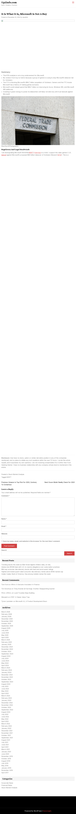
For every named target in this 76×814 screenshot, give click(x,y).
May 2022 (4, 719)
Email (3, 526)
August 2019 (5, 761)
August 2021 (5, 740)
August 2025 (5, 628)
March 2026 (5, 612)
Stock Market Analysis (16, 474)
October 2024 (6, 651)
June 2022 (5, 717)
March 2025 (5, 640)
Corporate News (7, 783)
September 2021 (7, 738)
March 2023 (5, 696)
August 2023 (5, 684)
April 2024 (5, 665)
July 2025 (4, 630)
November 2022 (7, 705)
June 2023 (5, 689)
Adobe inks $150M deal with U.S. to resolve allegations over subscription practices (30, 567)
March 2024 (5, 668)
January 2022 (6, 728)
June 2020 (5, 754)
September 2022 (7, 710)
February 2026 (6, 614)
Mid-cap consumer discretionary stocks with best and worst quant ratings (27, 569)
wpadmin (25, 17)
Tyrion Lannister (7, 601)
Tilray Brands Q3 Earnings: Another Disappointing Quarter (34, 589)
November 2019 (7, 756)
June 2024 (5, 661)
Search (4, 550)
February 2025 (6, 642)
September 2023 (7, 682)
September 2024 (7, 654)
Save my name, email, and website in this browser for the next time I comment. (31, 541)
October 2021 (6, 735)
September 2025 (7, 626)
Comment (5, 496)
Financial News (6, 785)
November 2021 (7, 733)
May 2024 (5, 663)
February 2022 (6, 726)
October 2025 (6, 623)
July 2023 (4, 686)
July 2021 (4, 742)
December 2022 (7, 703)
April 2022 (5, 721)
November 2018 (7, 770)
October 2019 (6, 759)
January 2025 (6, 644)
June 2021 (5, 745)
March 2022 (5, 724)
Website (4, 534)
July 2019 (4, 763)
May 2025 (4, 635)
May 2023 (4, 691)
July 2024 (5, 658)
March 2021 (5, 749)
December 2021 (6, 731)
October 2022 (6, 707)
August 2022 (5, 712)
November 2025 (7, 621)
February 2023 (6, 698)
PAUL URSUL (6, 593)
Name (4, 519)
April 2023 (5, 693)
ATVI (59, 155)
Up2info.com (9, 2)
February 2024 (6, 670)
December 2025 (7, 619)
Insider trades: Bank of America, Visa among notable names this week (26, 574)
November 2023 (7, 677)
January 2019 (6, 768)
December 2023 (7, 675)
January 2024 (6, 672)
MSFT (31, 153)
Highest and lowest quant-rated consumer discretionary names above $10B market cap (32, 572)
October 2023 (6, 679)
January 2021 (6, 752)
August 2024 (5, 656)
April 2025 (5, 637)
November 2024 (7, 649)
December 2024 (7, 647)
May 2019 (4, 766)
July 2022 (4, 714)
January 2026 (6, 616)
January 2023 (6, 700)
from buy (37, 153)
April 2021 (4, 747)
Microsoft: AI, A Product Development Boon (31, 601)
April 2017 (5, 773)
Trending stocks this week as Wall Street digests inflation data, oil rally (26, 565)
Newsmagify (47, 811)
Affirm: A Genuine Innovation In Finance (25, 584)
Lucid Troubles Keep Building (24, 593)
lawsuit (3, 155)
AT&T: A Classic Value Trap (20, 597)
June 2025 (5, 633)
